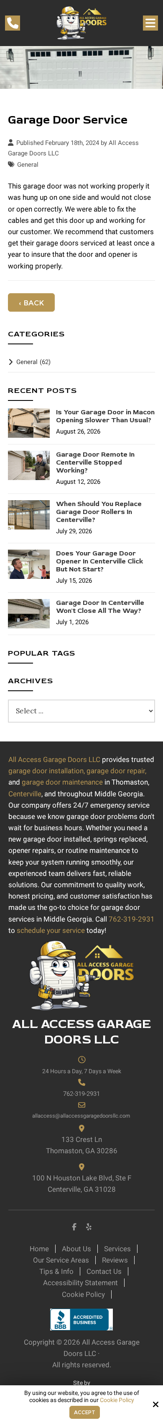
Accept (84, 1412)
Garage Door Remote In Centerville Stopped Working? (95, 463)
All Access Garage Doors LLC (54, 759)
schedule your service (51, 930)
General (27, 164)
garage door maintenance (62, 782)
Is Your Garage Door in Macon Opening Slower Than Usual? (105, 416)
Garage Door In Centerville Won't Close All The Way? (100, 607)
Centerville (24, 794)
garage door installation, (46, 771)
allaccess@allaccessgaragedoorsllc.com (81, 1116)
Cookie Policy (117, 1400)
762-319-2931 (132, 919)
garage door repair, (116, 771)
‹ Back (31, 303)
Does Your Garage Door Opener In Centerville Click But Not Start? (99, 561)
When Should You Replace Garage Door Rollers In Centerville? (99, 512)
